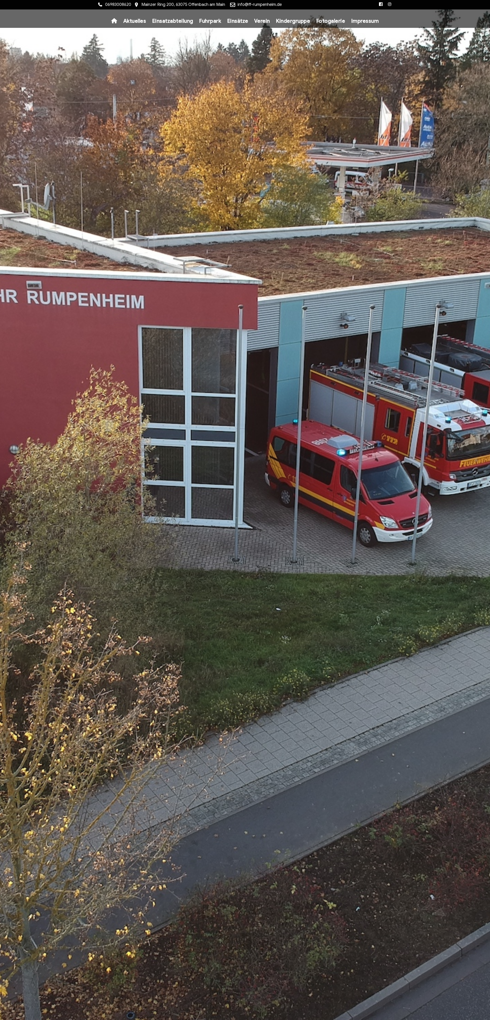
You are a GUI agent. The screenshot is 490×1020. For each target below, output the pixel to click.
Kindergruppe (293, 21)
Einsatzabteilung (172, 21)
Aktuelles (134, 21)
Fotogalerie (330, 21)
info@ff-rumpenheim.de (260, 4)
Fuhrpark (210, 21)
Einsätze (237, 21)
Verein (262, 21)
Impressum (365, 21)
